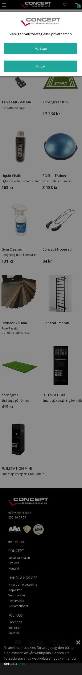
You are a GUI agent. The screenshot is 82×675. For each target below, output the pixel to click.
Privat (40, 66)
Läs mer (19, 663)
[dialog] (41, 44)
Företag (40, 48)
